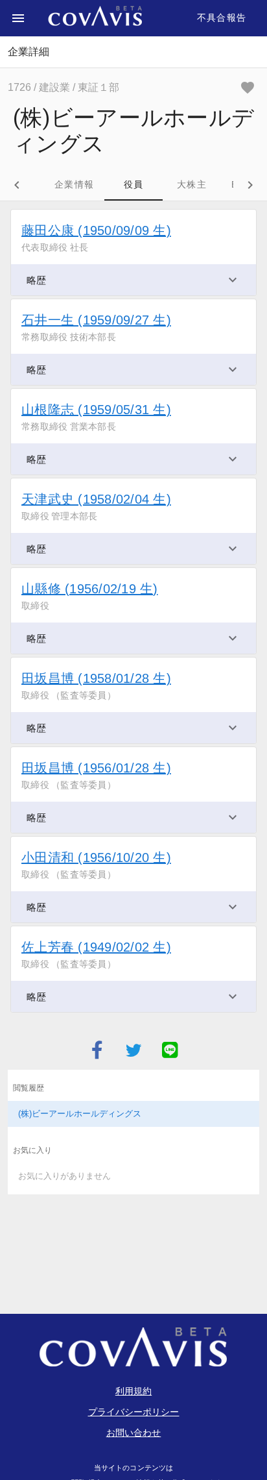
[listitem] (133, 1114)
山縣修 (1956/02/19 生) (89, 589)
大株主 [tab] (192, 184)
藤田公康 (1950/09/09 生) (96, 230)
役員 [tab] (134, 184)
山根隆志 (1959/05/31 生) (96, 409)
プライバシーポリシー (134, 1412)
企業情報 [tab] (74, 184)
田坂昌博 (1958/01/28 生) (96, 678)
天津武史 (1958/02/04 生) (96, 499)
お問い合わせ (133, 1432)
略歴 (36, 280)
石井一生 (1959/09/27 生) (96, 320)
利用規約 (133, 1391)
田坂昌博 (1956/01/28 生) (96, 768)
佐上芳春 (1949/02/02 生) (96, 947)
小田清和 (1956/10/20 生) (96, 857)
